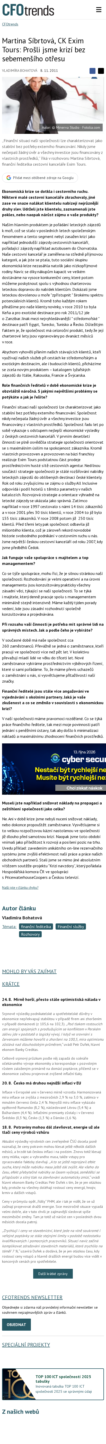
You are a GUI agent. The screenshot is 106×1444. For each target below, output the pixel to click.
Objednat (16, 1324)
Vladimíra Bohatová (19, 70)
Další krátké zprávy (53, 1273)
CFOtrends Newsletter (32, 1297)
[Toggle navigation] (98, 9)
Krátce (11, 984)
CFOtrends (10, 24)
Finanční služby (71, 926)
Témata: (9, 926)
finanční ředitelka (36, 926)
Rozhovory (30, 934)
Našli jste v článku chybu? (20, 887)
